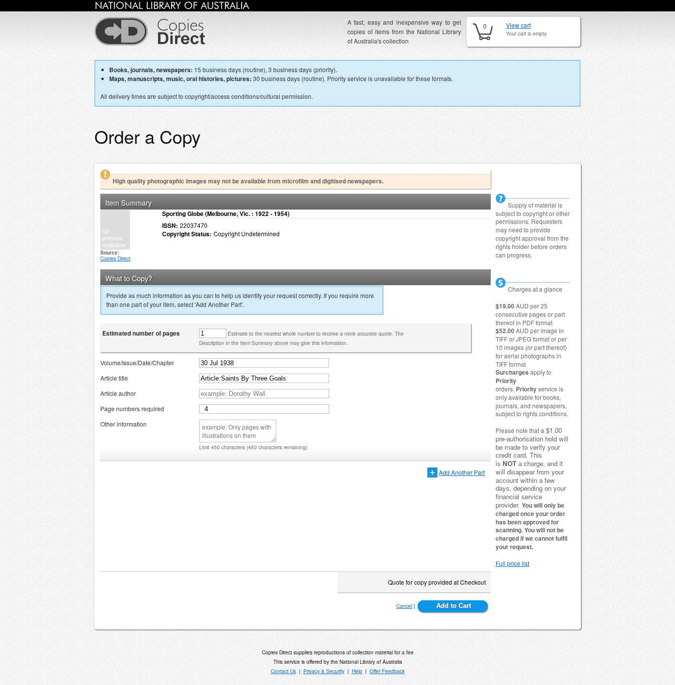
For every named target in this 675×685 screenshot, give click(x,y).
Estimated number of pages (141, 333)
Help (357, 671)
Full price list (512, 563)
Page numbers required (132, 408)
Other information (123, 424)
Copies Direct (115, 258)
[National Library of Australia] (172, 7)
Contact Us (283, 671)
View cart (518, 25)
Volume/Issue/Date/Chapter (137, 362)
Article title (114, 378)
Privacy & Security (323, 671)
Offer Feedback (387, 671)
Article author (118, 393)
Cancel (404, 605)
